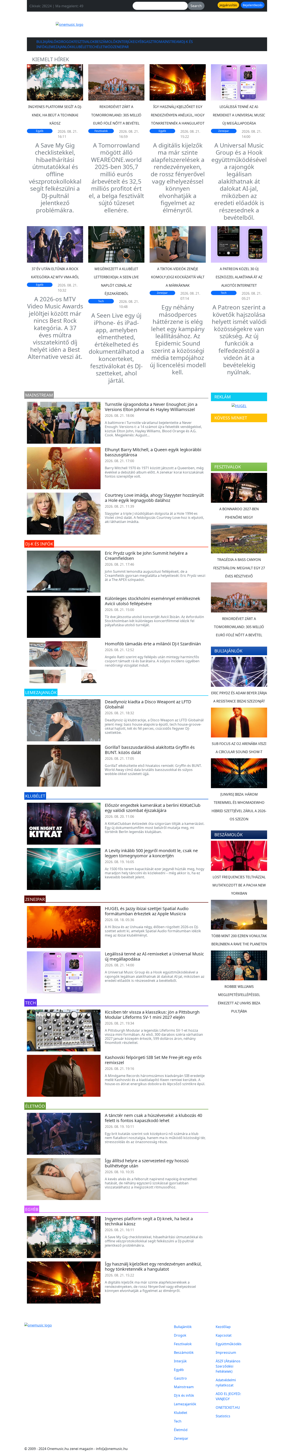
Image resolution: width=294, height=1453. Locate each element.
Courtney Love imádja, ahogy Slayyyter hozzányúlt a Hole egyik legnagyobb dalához (154, 497)
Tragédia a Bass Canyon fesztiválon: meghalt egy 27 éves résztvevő (239, 568)
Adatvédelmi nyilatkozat (226, 1383)
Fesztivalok (84, 41)
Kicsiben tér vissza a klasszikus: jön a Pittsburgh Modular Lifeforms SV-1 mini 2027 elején (152, 1014)
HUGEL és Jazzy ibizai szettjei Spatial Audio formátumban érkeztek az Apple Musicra (147, 911)
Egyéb (138, 41)
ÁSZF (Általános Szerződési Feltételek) (228, 1366)
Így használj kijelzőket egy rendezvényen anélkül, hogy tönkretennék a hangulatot (177, 115)
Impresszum (226, 1352)
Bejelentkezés (253, 5)
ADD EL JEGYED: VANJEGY (228, 1396)
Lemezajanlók (59, 46)
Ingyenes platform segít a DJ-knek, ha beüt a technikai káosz (55, 115)
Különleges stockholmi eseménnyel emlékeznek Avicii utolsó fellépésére (152, 601)
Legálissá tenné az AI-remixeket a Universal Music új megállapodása (239, 115)
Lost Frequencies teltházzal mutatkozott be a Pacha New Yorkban (239, 885)
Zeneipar (121, 46)
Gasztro (151, 41)
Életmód (105, 46)
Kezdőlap (223, 1326)
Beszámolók (106, 41)
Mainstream (170, 41)
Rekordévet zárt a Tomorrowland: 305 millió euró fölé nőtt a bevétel (116, 115)
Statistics (223, 1416)
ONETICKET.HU (228, 1407)
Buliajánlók (47, 41)
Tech (92, 46)
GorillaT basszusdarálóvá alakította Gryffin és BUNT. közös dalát (150, 749)
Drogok (66, 41)
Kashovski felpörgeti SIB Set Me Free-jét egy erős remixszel (153, 1059)
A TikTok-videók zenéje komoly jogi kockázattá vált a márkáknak (177, 277)
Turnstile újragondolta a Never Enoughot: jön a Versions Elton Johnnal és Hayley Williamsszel (151, 406)
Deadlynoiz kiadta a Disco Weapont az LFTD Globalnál (148, 704)
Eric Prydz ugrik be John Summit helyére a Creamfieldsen (146, 555)
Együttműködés (228, 1344)
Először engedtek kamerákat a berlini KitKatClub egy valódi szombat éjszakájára (152, 807)
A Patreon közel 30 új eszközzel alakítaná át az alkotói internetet (239, 277)
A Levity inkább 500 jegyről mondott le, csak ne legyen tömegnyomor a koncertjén (151, 853)
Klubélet (80, 46)
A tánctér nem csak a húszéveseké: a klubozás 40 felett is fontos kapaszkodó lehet (153, 1117)
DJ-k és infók (184, 1395)
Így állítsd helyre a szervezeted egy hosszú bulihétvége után (147, 1163)
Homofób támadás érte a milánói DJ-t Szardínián (153, 644)
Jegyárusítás (228, 5)
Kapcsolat (224, 1335)
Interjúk (125, 41)
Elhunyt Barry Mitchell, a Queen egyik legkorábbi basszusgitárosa (153, 452)
